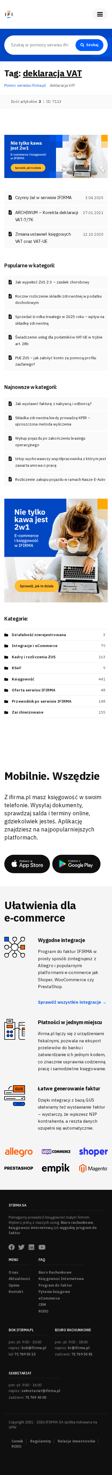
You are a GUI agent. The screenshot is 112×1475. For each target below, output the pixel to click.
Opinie (14, 1285)
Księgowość (23, 679)
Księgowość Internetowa (61, 1279)
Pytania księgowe (54, 1291)
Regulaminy (40, 1441)
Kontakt (16, 1291)
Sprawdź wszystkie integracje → (72, 1002)
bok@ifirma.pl (34, 1348)
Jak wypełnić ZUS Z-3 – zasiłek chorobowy (52, 282)
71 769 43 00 (35, 1397)
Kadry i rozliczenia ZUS (33, 657)
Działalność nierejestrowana (39, 634)
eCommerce (49, 1298)
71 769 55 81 (82, 1354)
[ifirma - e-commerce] (56, 1168)
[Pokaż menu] (100, 14)
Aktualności (19, 1279)
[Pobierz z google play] (76, 864)
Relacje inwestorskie (76, 1441)
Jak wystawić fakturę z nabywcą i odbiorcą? (53, 403)
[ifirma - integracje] (18, 1152)
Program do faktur (55, 1285)
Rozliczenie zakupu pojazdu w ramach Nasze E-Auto (60, 479)
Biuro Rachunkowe (55, 1272)
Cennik (17, 1441)
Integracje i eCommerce (34, 645)
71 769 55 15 (24, 1354)
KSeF (16, 667)
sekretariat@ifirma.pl (41, 1391)
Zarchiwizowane (27, 712)
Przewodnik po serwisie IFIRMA (42, 701)
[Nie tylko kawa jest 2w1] (56, 155)
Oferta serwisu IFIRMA (33, 690)
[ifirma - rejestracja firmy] (56, 1152)
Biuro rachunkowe (77, 1222)
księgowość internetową (31, 1228)
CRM (42, 1304)
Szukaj (92, 44)
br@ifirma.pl (79, 1348)
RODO (43, 1311)
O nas (14, 1272)
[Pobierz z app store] (27, 864)
